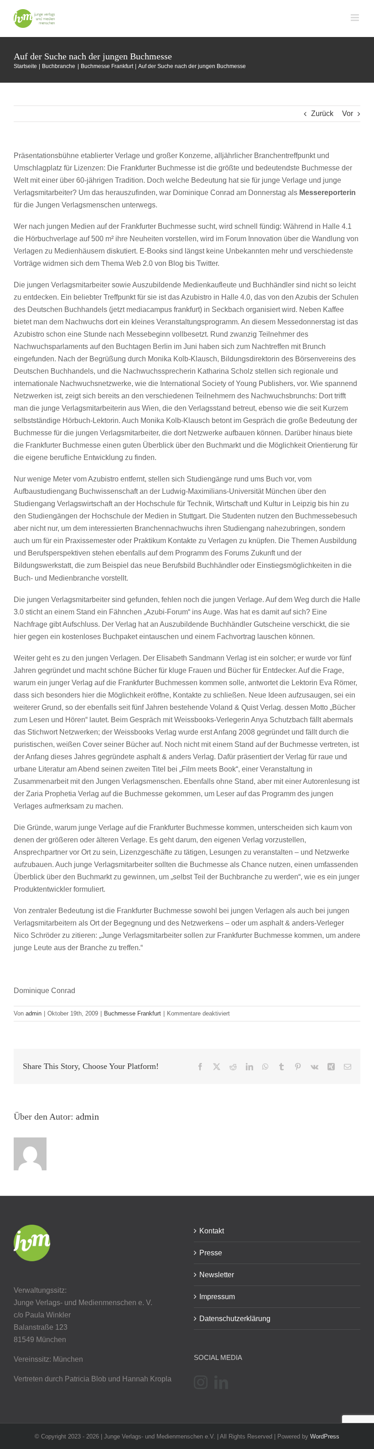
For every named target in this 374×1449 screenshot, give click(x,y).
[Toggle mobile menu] (355, 17)
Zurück (322, 113)
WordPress (324, 1436)
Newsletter (216, 1275)
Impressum (217, 1297)
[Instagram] (201, 1382)
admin (34, 1013)
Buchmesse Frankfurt (132, 1013)
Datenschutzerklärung (234, 1318)
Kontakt (211, 1231)
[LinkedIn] (221, 1382)
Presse (210, 1253)
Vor (347, 113)
